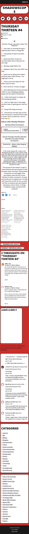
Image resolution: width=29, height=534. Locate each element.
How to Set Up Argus (9, 477)
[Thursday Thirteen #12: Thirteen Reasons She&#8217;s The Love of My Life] (7, 231)
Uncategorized (7, 468)
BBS (3, 435)
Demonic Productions (9, 507)
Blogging (5, 440)
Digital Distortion (8, 488)
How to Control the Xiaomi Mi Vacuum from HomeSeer (16, 369)
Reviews (5, 459)
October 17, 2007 (6, 35)
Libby (6, 263)
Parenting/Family (8, 452)
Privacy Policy (14, 531)
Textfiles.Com (6, 486)
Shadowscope (14, 10)
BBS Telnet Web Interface (13, 359)
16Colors (5, 514)
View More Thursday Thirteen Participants (14, 140)
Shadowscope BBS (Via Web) (11, 495)
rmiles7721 (5, 33)
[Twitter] (2, 18)
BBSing (4, 438)
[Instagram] (14, 18)
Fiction (4, 445)
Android (5, 433)
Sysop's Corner (7, 479)
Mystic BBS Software (9, 500)
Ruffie (16, 529)
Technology (6, 463)
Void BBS (5, 519)
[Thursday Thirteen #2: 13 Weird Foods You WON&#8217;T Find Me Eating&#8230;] (20, 216)
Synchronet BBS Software (10, 491)
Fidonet (4, 509)
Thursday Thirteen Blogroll (11, 248)
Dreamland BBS (7, 505)
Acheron (5, 512)
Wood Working (7, 470)
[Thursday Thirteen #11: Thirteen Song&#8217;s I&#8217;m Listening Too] (7, 216)
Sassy (6, 129)
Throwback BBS (7, 498)
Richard (7, 286)
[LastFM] (26, 18)
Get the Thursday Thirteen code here (14, 137)
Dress (21, 97)
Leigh (25, 130)
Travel (4, 466)
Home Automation (8, 449)
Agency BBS (6, 502)
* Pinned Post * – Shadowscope (15, 357)
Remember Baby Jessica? (10, 244)
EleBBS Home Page (8, 481)
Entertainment (7, 442)
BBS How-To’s (16, 402)
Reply (6, 280)
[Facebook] (8, 18)
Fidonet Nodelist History (10, 493)
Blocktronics (6, 516)
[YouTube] (20, 18)
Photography (6, 454)
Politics (4, 456)
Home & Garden (7, 447)
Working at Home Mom (11, 130)
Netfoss (5, 484)
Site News (5, 38)
